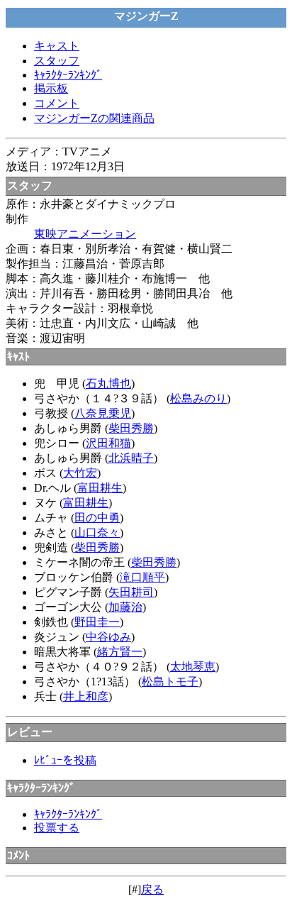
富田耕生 (100, 488)
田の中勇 (97, 518)
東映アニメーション (85, 234)
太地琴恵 (192, 667)
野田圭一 (97, 622)
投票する (56, 828)
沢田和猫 (108, 443)
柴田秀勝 (131, 428)
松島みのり (198, 398)
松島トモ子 (170, 681)
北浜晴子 (131, 458)
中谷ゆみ (108, 637)
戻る (152, 889)
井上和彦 (85, 696)
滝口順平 (142, 577)
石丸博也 (108, 383)
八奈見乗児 (102, 413)
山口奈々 (97, 532)
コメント (56, 103)
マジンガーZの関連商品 (94, 118)
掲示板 (51, 88)
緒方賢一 (119, 652)
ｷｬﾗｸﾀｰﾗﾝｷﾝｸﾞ (68, 75)
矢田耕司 (131, 592)
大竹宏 (80, 473)
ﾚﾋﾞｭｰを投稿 (65, 760)
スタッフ (56, 61)
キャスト (56, 46)
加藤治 (125, 607)
